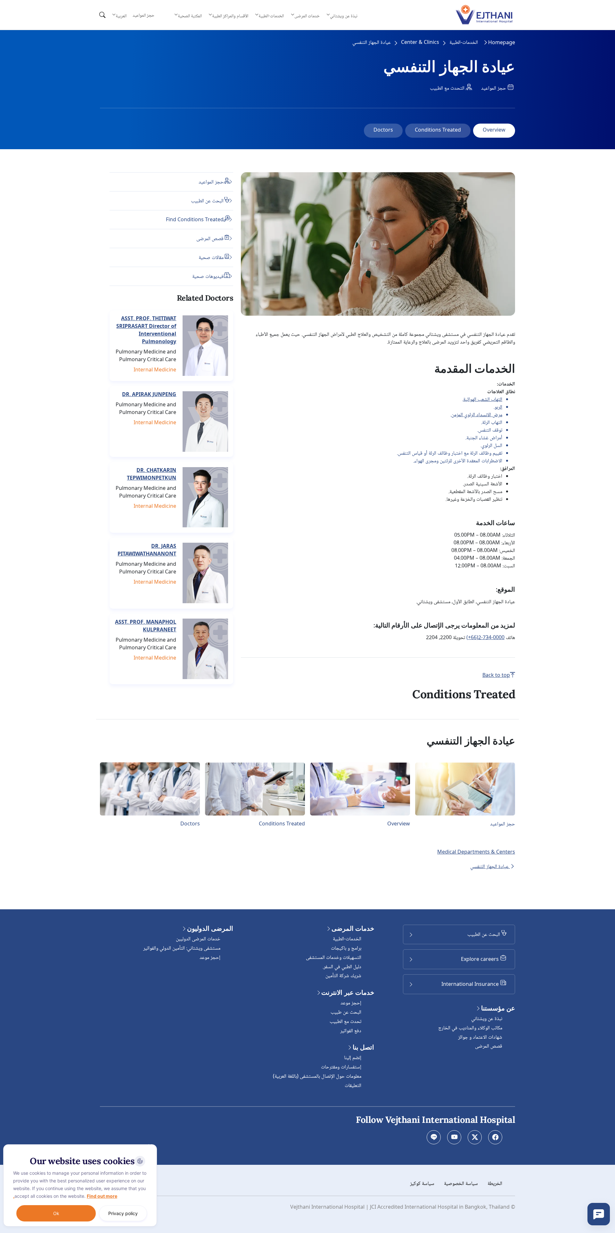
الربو (498, 407)
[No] (150, 1146)
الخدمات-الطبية (463, 43)
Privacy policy (123, 1213)
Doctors (383, 130)
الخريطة (495, 1184)
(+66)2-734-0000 (485, 638)
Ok (56, 1213)
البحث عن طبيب (346, 1012)
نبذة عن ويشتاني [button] (343, 16)
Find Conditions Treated (195, 219)
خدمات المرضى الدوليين (198, 939)
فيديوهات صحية (208, 276)
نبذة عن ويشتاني (486, 1019)
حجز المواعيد (143, 16)
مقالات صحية (211, 257)
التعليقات (353, 1086)
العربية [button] (121, 16)
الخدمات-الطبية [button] (271, 16)
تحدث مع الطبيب (345, 1022)
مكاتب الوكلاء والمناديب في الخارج (470, 1028)
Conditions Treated (438, 130)
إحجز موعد (350, 1003)
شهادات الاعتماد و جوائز (480, 1037)
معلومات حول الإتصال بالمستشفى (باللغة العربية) (317, 1076)
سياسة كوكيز (422, 1184)
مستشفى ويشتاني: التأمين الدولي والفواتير (181, 948)
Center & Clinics (420, 43)
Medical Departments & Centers (476, 852)
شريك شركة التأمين (343, 976)
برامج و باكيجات (346, 948)
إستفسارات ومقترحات (341, 1067)
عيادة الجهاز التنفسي (490, 867)
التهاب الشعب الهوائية (482, 399)
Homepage (501, 43)
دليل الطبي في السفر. (342, 967)
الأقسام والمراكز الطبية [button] (230, 16)
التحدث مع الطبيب (448, 88)
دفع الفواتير (350, 1031)
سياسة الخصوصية (461, 1184)
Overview (494, 130)
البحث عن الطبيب (207, 201)
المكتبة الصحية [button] (189, 16)
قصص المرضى (210, 238)
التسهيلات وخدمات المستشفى (333, 957)
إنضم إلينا (352, 1058)
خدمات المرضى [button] (307, 16)
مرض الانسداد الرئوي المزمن (476, 415)
